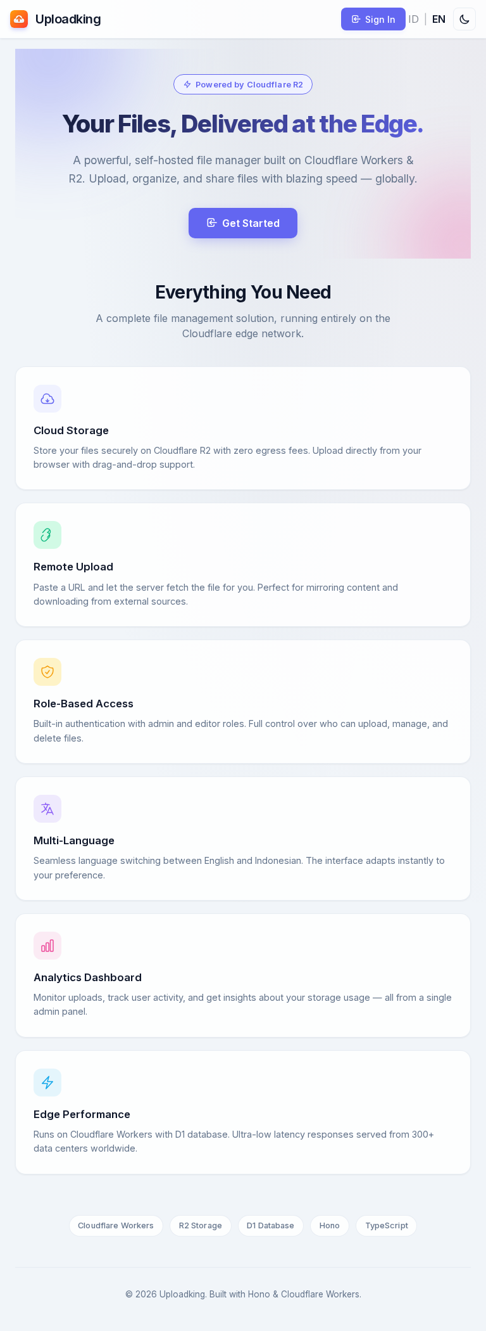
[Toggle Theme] (464, 19)
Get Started (251, 223)
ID (413, 19)
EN (439, 19)
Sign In (380, 19)
